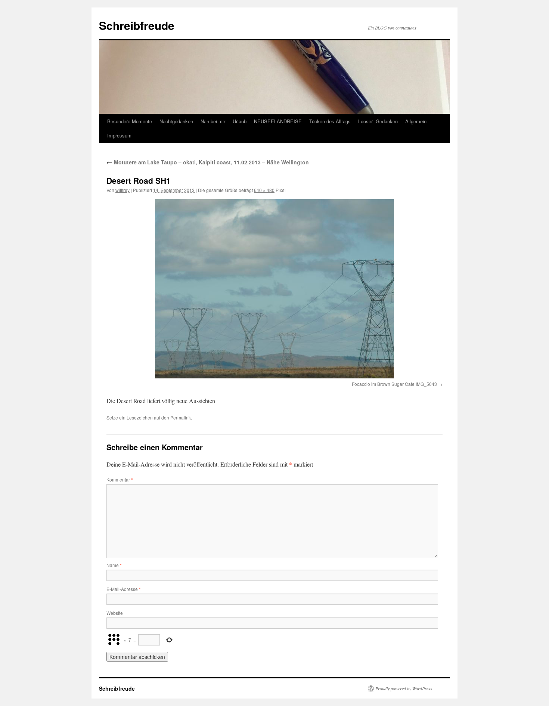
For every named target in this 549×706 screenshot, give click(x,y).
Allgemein (416, 121)
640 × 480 (264, 190)
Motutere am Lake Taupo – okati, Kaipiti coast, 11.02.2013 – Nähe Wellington (207, 162)
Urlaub (239, 121)
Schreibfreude (136, 25)
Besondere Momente (129, 121)
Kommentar (119, 479)
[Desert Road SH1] (274, 288)
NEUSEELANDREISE (278, 121)
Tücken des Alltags (330, 121)
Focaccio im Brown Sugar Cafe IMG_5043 (394, 384)
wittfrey (122, 190)
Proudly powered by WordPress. (404, 688)
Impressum (119, 135)
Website (114, 613)
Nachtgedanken (176, 121)
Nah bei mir (213, 121)
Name (114, 565)
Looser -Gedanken (378, 121)
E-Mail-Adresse (123, 589)
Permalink (180, 417)
